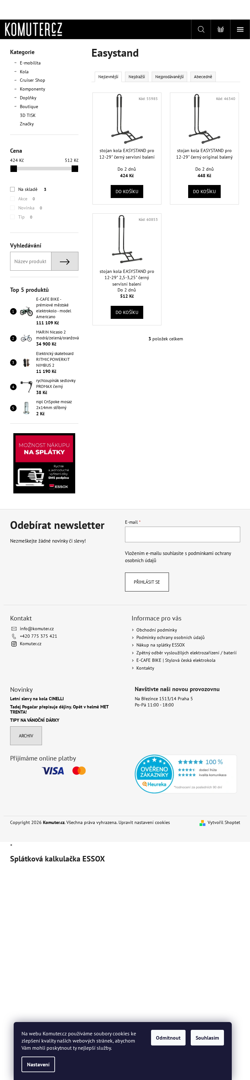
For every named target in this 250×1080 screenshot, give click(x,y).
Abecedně (203, 76)
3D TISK (28, 115)
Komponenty (32, 89)
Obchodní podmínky (156, 630)
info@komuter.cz (37, 629)
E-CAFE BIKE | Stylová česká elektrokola (175, 660)
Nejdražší (137, 76)
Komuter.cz (30, 644)
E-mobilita (30, 63)
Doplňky (28, 98)
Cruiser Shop (32, 80)
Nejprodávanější (169, 76)
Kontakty (145, 668)
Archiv (26, 736)
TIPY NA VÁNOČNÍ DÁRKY (34, 720)
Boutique (29, 106)
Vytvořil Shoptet (224, 822)
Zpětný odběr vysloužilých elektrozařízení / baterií (186, 653)
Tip (25, 217)
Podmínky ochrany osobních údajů (170, 637)
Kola (24, 72)
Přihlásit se (147, 582)
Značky (27, 124)
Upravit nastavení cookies (144, 822)
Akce (26, 199)
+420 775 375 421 (38, 636)
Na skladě (32, 189)
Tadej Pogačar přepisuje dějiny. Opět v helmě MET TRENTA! (59, 709)
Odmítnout (168, 1037)
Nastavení (38, 1064)
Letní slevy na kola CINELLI (37, 698)
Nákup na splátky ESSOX (160, 645)
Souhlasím (207, 1037)
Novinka (30, 208)
